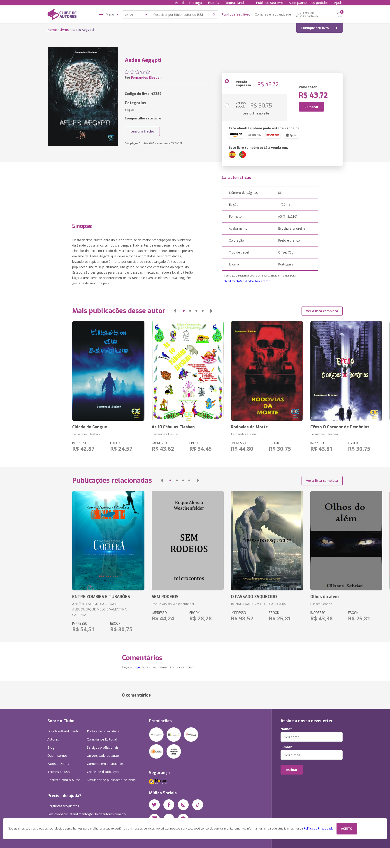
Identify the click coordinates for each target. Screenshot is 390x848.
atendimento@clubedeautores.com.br (248, 281)
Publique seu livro (269, 2)
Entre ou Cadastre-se (311, 14)
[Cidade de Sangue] (108, 371)
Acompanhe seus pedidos (309, 2)
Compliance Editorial (102, 739)
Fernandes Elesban (146, 77)
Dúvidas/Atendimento (63, 731)
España (213, 2)
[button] (175, 310)
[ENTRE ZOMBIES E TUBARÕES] (108, 540)
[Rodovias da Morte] (267, 371)
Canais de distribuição (103, 772)
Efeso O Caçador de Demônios (339, 427)
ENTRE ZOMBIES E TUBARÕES (101, 596)
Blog (50, 747)
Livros (64, 29)
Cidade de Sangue (89, 427)
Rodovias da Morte (249, 427)
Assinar (291, 770)
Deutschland (234, 2)
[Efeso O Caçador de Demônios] (346, 371)
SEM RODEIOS (165, 596)
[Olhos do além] (346, 540)
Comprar (311, 107)
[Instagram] (183, 804)
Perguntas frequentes (63, 806)
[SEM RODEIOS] (188, 540)
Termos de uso (58, 772)
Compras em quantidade (273, 14)
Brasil (179, 2)
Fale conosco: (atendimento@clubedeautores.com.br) (86, 814)
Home (52, 29)
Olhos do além (324, 596)
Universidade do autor (103, 755)
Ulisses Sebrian (321, 604)
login (136, 667)
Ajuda (338, 2)
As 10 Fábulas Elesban (173, 427)
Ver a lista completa (322, 311)
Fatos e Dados (58, 763)
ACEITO (347, 828)
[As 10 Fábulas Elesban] (188, 371)
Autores (53, 739)
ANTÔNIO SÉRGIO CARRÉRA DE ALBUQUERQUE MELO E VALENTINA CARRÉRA (99, 609)
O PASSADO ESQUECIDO (254, 596)
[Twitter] (154, 804)
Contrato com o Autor (63, 780)
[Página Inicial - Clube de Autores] (62, 15)
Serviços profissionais (102, 747)
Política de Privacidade (319, 828)
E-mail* (286, 747)
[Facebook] (168, 804)
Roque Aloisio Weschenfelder (173, 604)
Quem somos (57, 755)
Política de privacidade (103, 731)
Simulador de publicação (111, 780)
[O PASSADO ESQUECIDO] (267, 540)
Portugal (195, 2)
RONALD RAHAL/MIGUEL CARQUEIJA (258, 604)
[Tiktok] (197, 804)
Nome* (286, 729)
